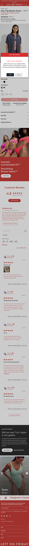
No (19, 75)
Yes (10, 75)
